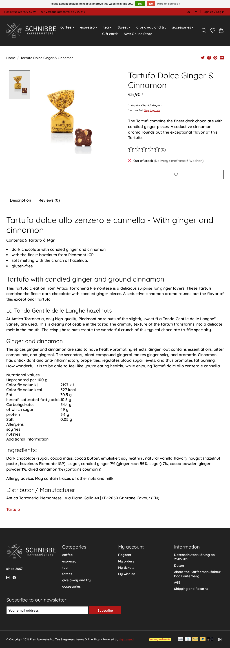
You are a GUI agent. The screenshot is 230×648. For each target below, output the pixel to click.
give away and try (151, 27)
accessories (71, 586)
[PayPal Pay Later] (203, 639)
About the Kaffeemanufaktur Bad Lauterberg (197, 574)
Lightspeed (126, 639)
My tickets (126, 567)
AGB (177, 582)
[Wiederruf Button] (160, 639)
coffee (67, 555)
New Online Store (138, 34)
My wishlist (126, 574)
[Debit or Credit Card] (210, 639)
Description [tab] (20, 200)
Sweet (67, 574)
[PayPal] (195, 639)
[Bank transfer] (181, 639)
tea (65, 567)
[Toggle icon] (204, 30)
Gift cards (110, 34)
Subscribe (105, 610)
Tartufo (13, 509)
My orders (126, 561)
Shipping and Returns (191, 588)
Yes (140, 3)
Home (11, 58)
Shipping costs (152, 110)
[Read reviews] (144, 149)
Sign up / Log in (214, 11)
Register (124, 555)
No (151, 3)
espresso (69, 561)
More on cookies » (168, 3)
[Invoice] (188, 639)
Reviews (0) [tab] (49, 200)
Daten (179, 565)
